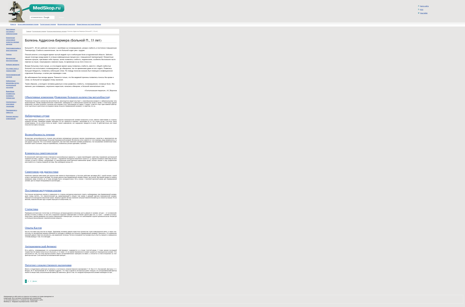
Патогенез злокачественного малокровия (48, 265)
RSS (421, 10)
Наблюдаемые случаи (37, 115)
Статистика (31, 209)
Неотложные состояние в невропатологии (11, 32)
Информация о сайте (36, 300)
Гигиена (9, 54)
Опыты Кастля (33, 227)
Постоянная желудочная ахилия (43, 190)
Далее (35, 281)
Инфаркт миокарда (12, 64)
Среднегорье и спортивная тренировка (11, 104)
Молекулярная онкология (66, 24)
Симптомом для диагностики (41, 171)
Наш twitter (424, 13)
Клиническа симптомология (41, 153)
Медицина (15, 301)
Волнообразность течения (40, 134)
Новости (13, 24)
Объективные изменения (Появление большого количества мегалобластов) (67, 97)
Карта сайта (424, 6)
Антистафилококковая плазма (28, 24)
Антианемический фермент (41, 246)
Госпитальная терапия (48, 24)
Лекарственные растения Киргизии (89, 24)
